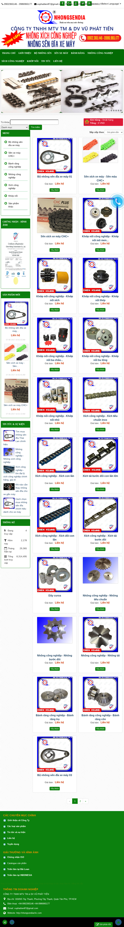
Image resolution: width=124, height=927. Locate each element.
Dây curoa (54, 595)
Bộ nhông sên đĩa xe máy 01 (54, 176)
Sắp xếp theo (96, 132)
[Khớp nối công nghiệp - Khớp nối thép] (100, 275)
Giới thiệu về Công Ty (18, 820)
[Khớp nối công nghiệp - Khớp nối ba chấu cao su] (54, 335)
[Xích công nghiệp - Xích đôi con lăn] (54, 514)
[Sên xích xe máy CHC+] (54, 215)
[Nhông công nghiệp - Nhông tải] (100, 634)
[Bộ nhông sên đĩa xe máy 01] (54, 155)
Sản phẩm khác (13, 205)
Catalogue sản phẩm (16, 863)
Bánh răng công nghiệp (14, 165)
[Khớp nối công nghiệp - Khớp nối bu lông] (100, 335)
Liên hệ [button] (57, 61)
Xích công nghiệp (13, 187)
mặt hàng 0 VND (101, 121)
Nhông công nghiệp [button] (100, 53)
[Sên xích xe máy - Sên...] (16, 352)
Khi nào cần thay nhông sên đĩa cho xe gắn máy (15, 489)
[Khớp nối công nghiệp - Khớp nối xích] (54, 275)
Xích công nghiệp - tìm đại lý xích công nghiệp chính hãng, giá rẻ (15, 473)
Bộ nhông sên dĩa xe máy (15, 143)
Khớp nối (13, 196)
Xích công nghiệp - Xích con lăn (54, 476)
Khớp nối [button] (32, 61)
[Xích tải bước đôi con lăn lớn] (100, 455)
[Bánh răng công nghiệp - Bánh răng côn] (100, 694)
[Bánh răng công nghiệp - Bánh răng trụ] (54, 694)
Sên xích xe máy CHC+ (55, 236)
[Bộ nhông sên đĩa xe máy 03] (54, 754)
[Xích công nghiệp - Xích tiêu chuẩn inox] (100, 395)
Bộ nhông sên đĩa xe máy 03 (54, 775)
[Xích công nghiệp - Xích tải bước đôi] (100, 514)
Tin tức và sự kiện (16, 832)
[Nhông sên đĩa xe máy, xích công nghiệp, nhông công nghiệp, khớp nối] (62, 17)
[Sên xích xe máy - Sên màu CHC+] (100, 150)
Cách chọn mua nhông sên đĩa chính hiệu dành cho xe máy (15, 505)
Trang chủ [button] (9, 53)
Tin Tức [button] (46, 61)
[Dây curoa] (54, 574)
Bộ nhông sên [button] (43, 53)
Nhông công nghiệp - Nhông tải (100, 655)
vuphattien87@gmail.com (50, 4)
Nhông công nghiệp (14, 176)
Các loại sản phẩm (16, 826)
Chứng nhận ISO (15, 857)
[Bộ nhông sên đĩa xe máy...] (16, 313)
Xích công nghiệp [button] (12, 61)
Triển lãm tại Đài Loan (18, 869)
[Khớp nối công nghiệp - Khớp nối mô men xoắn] (100, 215)
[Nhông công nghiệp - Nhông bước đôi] (54, 630)
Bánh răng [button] (78, 53)
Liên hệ (11, 838)
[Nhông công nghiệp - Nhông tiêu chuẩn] (100, 570)
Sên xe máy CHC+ (14, 154)
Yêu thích (55, 190)
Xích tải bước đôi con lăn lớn (100, 476)
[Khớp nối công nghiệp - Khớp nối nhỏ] (54, 395)
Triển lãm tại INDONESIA (19, 875)
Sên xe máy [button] (61, 53)
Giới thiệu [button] (24, 53)
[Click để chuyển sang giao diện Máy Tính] (12, 922)
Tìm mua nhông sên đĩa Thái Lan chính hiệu (14, 438)
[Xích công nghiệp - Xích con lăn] (54, 455)
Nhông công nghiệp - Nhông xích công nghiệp (13, 455)
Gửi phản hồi (105, 924)
